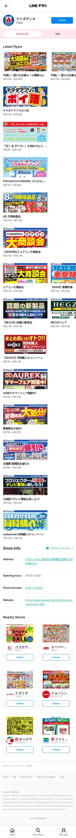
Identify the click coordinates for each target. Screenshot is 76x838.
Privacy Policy (26, 777)
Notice (6, 777)
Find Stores (38, 834)
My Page (64, 834)
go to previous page (6, 5)
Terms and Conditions (45, 777)
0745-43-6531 (34, 587)
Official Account (60, 548)
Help (14, 777)
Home (12, 834)
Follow (62, 21)
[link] (8, 20)
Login (61, 777)
